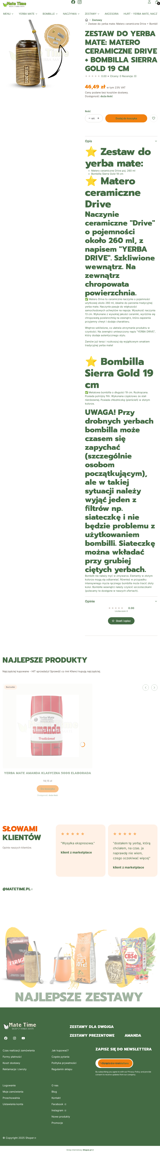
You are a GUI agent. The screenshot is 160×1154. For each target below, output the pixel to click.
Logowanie (9, 1085)
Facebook (58, 1104)
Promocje (57, 1122)
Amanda (133, 1035)
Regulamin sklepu (62, 1069)
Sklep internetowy (79, 1150)
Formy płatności (12, 1056)
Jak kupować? (60, 1050)
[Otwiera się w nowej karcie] (73, 2)
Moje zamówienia (13, 1091)
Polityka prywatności (64, 1062)
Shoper (29, 1137)
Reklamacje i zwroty (15, 1069)
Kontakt (56, 1097)
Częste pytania (60, 1056)
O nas (55, 1085)
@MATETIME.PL (16, 889)
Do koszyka (48, 788)
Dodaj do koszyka (126, 118)
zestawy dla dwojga (92, 1027)
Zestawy (97, 20)
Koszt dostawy (11, 1062)
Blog (54, 1091)
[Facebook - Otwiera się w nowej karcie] (6, 1038)
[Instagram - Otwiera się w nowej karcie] (14, 1038)
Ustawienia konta (13, 1104)
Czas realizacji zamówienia (19, 1050)
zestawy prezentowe (92, 1035)
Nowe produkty (61, 1116)
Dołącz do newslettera (115, 1063)
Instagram (58, 1110)
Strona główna (86, 20)
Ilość (88, 111)
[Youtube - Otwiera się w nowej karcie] (23, 1038)
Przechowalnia (11, 1097)
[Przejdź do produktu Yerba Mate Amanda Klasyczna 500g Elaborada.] (48, 726)
